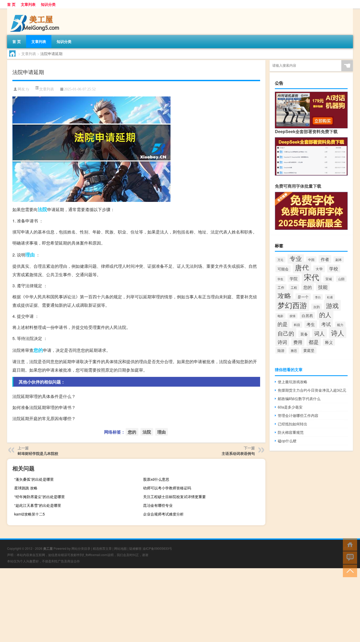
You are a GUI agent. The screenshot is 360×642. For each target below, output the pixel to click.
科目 (297, 324)
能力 (340, 324)
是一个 (303, 296)
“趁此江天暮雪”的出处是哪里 (37, 505)
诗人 (337, 332)
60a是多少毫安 (290, 407)
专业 (296, 258)
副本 (338, 259)
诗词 (282, 341)
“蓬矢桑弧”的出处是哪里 (34, 479)
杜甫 (330, 297)
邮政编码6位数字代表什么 (299, 398)
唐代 (302, 267)
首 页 (11, 4)
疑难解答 (135, 548)
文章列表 (28, 4)
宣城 (328, 278)
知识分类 (48, 4)
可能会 (283, 268)
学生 (280, 279)
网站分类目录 (80, 548)
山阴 (341, 278)
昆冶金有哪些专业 (158, 505)
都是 (314, 341)
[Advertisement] (158, 605)
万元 (280, 259)
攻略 (284, 295)
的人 (325, 314)
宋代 (311, 276)
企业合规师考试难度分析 (163, 514)
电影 (280, 316)
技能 (323, 286)
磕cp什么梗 (287, 440)
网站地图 (120, 548)
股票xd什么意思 (156, 479)
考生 (311, 324)
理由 (30, 254)
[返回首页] (349, 544)
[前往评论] (349, 557)
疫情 (292, 316)
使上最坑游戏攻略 (292, 381)
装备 (304, 334)
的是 (283, 324)
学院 (294, 278)
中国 (311, 259)
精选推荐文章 (102, 548)
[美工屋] (34, 10)
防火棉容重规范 (291, 432)
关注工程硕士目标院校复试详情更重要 (174, 496)
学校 (333, 268)
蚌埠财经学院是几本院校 (38, 453)
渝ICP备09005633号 (157, 548)
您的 (38, 350)
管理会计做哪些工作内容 (298, 415)
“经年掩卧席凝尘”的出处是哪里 (39, 496)
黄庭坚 (308, 350)
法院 (42, 209)
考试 (326, 323)
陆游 (281, 350)
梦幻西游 (292, 304)
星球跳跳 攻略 (25, 487)
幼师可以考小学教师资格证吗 (167, 487)
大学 (319, 268)
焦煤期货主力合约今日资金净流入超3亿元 (312, 390)
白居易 (307, 315)
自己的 (286, 333)
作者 (325, 259)
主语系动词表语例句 (238, 453)
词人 (319, 333)
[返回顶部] (349, 570)
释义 (329, 342)
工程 (294, 287)
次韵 (316, 306)
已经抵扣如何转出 (292, 423)
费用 (297, 342)
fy (27, 89)
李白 (318, 297)
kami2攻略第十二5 (29, 514)
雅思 (294, 350)
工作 (281, 287)
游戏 (332, 305)
